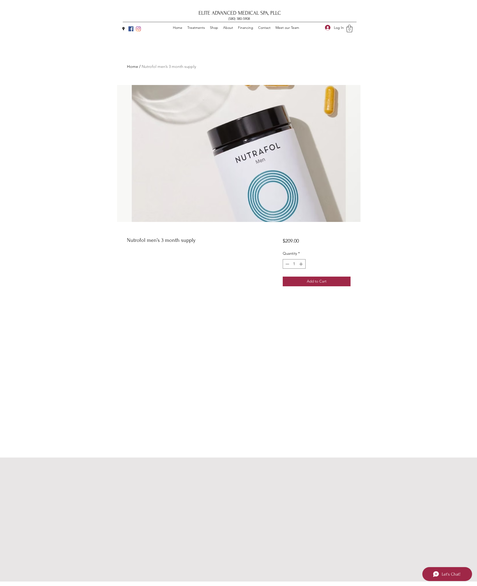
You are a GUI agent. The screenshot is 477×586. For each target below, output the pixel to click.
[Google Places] (123, 28)
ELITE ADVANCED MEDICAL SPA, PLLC (240, 13)
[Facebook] (130, 28)
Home (132, 66)
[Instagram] (138, 28)
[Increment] (301, 264)
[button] (349, 28)
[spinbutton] (294, 264)
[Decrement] (286, 264)
